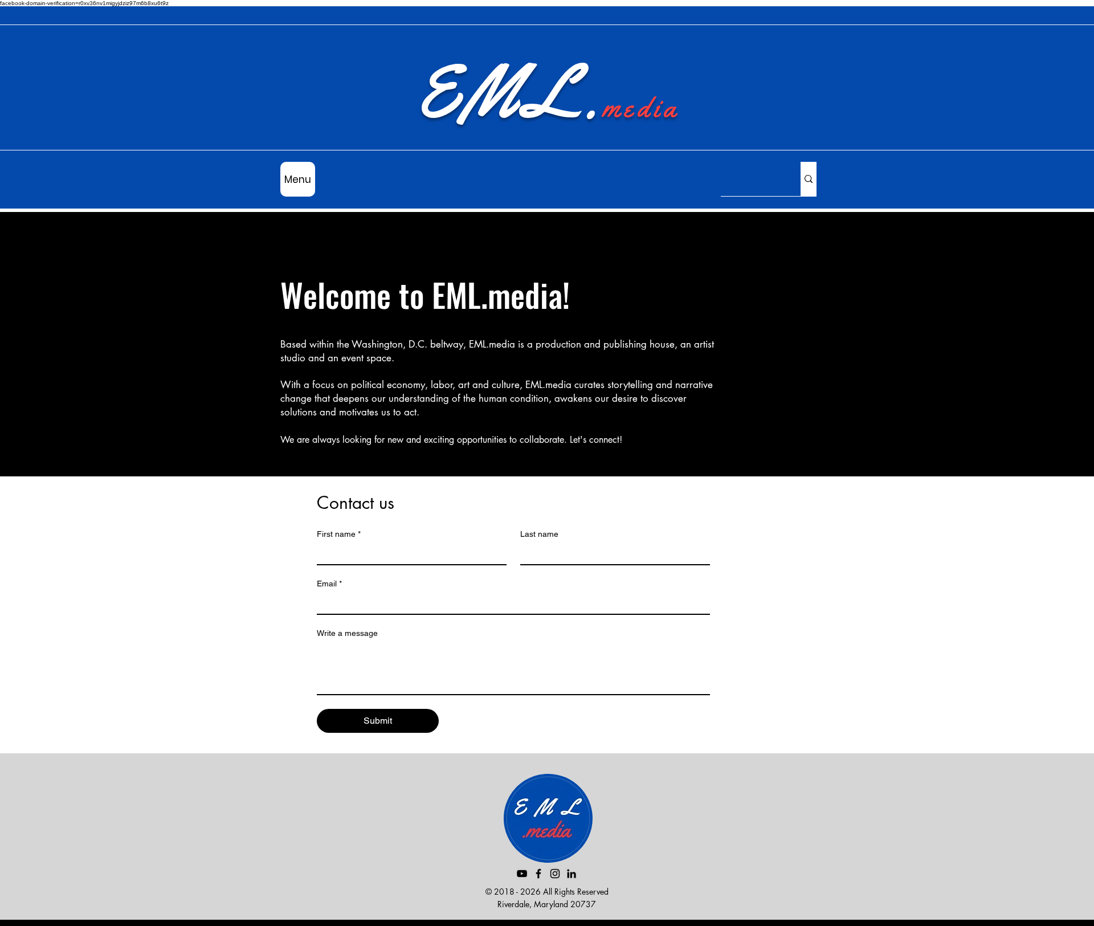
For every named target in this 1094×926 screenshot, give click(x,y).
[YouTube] (522, 873)
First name (339, 534)
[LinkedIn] (571, 873)
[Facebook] (538, 873)
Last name (539, 534)
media (640, 107)
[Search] (809, 179)
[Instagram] (555, 873)
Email (329, 583)
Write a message (347, 633)
